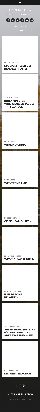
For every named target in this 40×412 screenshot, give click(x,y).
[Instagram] (13, 20)
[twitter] (18, 20)
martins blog (20, 10)
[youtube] (27, 20)
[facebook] (8, 20)
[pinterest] (22, 20)
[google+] (32, 20)
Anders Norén (25, 399)
